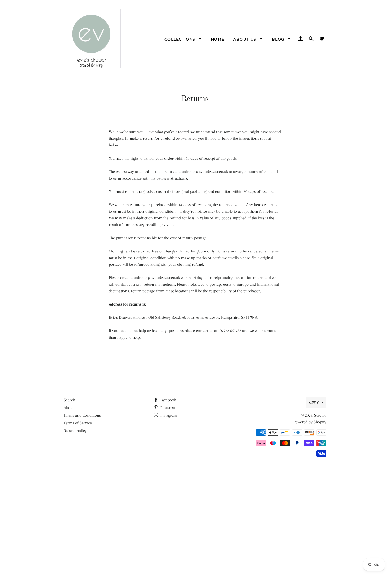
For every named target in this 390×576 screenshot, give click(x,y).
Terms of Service (78, 423)
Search (69, 400)
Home (217, 39)
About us (245, 39)
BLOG (279, 39)
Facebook (167, 400)
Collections (180, 39)
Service (320, 415)
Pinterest (167, 407)
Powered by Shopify (309, 422)
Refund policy (75, 430)
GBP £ (314, 402)
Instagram (168, 415)
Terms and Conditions (82, 415)
